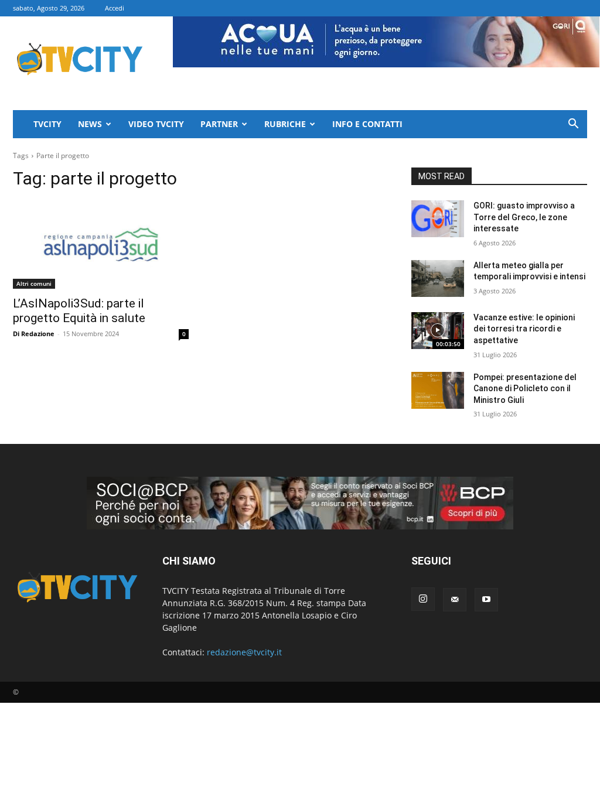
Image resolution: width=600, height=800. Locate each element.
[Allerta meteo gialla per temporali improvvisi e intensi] (437, 278)
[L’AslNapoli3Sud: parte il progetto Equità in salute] (101, 245)
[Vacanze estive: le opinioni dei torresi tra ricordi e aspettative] (437, 330)
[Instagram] (423, 599)
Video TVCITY (156, 123)
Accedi (114, 8)
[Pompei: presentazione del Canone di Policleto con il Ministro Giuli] (437, 390)
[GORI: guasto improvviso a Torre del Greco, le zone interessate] (437, 218)
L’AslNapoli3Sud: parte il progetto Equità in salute (79, 310)
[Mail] (454, 599)
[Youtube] (486, 599)
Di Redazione (33, 333)
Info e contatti (367, 123)
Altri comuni (34, 283)
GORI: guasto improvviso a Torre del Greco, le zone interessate (524, 217)
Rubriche (285, 123)
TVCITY (47, 123)
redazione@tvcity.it (244, 652)
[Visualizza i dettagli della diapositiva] (300, 503)
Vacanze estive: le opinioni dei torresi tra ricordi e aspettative (524, 329)
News (90, 123)
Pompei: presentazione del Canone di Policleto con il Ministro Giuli (525, 388)
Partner (219, 123)
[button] (573, 125)
